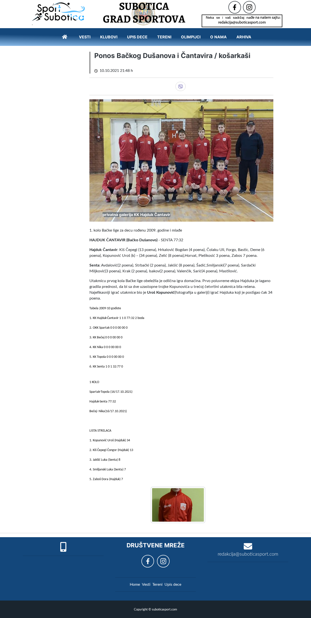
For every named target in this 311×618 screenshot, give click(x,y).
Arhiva (243, 36)
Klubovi (108, 36)
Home (135, 584)
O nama (218, 36)
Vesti (84, 36)
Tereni (164, 36)
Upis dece (137, 36)
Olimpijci (190, 36)
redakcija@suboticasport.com (248, 554)
